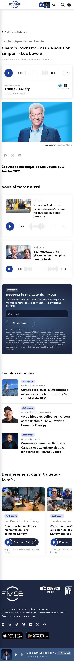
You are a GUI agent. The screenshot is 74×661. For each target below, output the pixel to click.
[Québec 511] (68, 594)
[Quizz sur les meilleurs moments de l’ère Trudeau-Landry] (23, 499)
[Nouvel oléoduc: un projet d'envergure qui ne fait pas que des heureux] (18, 206)
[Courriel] (19, 155)
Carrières (6, 616)
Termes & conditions (12, 609)
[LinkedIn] (30, 624)
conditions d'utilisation (50, 347)
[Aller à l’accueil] (14, 7)
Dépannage (43, 609)
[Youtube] (44, 624)
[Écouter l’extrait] (8, 73)
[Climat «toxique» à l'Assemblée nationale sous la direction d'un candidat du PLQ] (10, 387)
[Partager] (66, 73)
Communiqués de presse (51, 613)
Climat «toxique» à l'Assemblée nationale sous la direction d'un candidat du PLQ (45, 394)
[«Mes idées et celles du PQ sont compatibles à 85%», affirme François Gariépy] (10, 414)
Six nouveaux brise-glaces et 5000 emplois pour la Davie (50, 255)
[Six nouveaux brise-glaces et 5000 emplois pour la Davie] (18, 252)
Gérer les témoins (11, 613)
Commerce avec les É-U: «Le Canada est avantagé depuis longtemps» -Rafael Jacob (43, 447)
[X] (37, 624)
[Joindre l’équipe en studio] (53, 4)
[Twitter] (12, 155)
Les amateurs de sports (41, 652)
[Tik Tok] (16, 624)
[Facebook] (5, 155)
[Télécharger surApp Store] (12, 636)
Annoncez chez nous (24, 616)
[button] (15, 654)
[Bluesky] (23, 624)
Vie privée (30, 609)
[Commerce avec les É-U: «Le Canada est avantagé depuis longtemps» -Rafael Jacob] (10, 441)
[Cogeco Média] (50, 592)
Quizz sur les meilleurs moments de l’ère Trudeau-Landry (20, 529)
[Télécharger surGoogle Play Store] (37, 636)
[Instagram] (10, 624)
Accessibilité (29, 613)
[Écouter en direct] (41, 5)
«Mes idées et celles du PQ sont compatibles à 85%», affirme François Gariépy (45, 421)
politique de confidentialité (16, 347)
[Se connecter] (69, 4)
